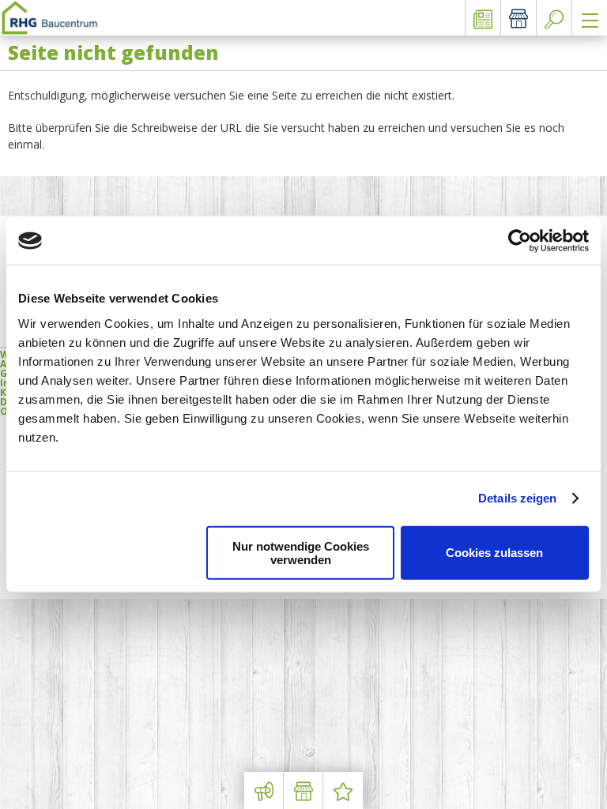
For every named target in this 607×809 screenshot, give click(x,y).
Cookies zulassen (494, 552)
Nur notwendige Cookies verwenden (300, 552)
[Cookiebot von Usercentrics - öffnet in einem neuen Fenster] (520, 241)
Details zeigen (517, 498)
